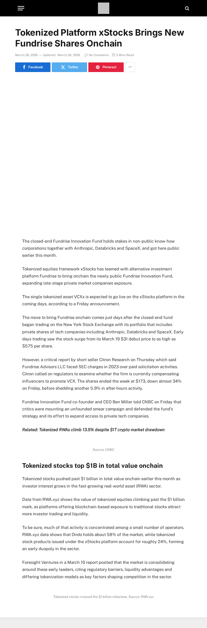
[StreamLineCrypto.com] (103, 8)
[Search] (186, 8)
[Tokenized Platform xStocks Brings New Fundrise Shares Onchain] (103, 136)
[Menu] (21, 8)
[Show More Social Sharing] (130, 67)
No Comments (99, 55)
